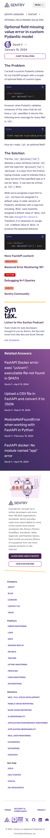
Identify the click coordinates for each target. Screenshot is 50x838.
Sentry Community (25, 293)
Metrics (12, 652)
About (11, 587)
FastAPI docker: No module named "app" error (21, 450)
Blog (10, 593)
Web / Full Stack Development (24, 697)
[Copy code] (43, 87)
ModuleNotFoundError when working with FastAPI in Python (22, 424)
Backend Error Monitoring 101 (25, 267)
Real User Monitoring (19, 736)
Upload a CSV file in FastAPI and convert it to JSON (24, 399)
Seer (10, 639)
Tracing (12, 658)
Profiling (13, 671)
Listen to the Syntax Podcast (25, 322)
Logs (10, 632)
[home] (6, 820)
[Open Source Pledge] (17, 819)
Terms (7, 810)
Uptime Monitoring (17, 664)
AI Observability (16, 716)
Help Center (14, 775)
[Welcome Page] (14, 5)
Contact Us (14, 606)
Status (11, 781)
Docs (10, 768)
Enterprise (14, 748)
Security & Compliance (20, 810)
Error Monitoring (17, 626)
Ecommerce (14, 742)
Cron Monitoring (17, 677)
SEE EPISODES (11, 340)
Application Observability (22, 729)
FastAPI (32, 14)
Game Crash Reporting (20, 710)
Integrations (15, 684)
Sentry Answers (14, 14)
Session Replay (16, 645)
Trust (11, 612)
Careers (12, 600)
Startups (13, 755)
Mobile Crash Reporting (20, 704)
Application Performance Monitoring (28, 723)
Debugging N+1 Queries (25, 280)
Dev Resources (16, 787)
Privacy (41, 810)
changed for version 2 (25, 216)
